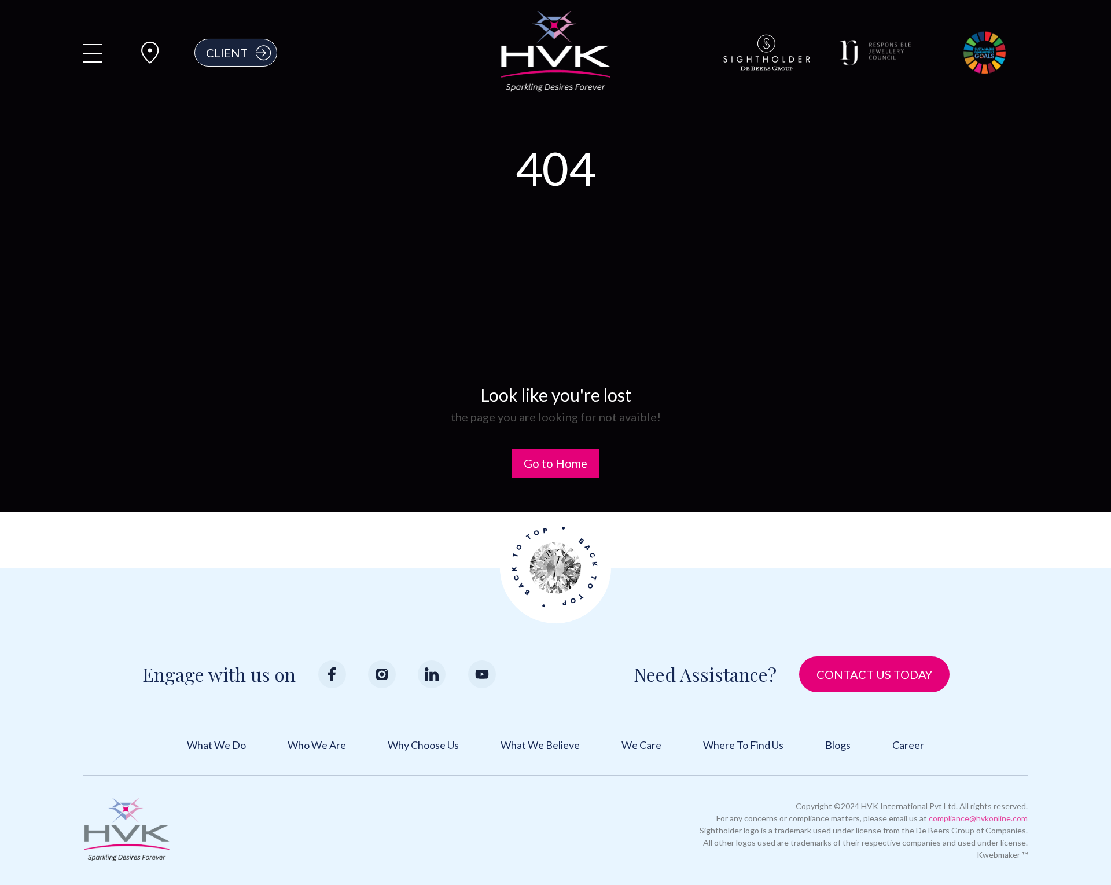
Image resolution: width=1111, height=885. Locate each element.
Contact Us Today (874, 674)
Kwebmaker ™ (1002, 855)
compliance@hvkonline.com (978, 818)
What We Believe (540, 745)
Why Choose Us (423, 745)
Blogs (838, 745)
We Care (641, 745)
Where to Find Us (743, 745)
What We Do (216, 745)
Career (908, 745)
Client (227, 53)
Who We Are (317, 745)
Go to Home (555, 463)
